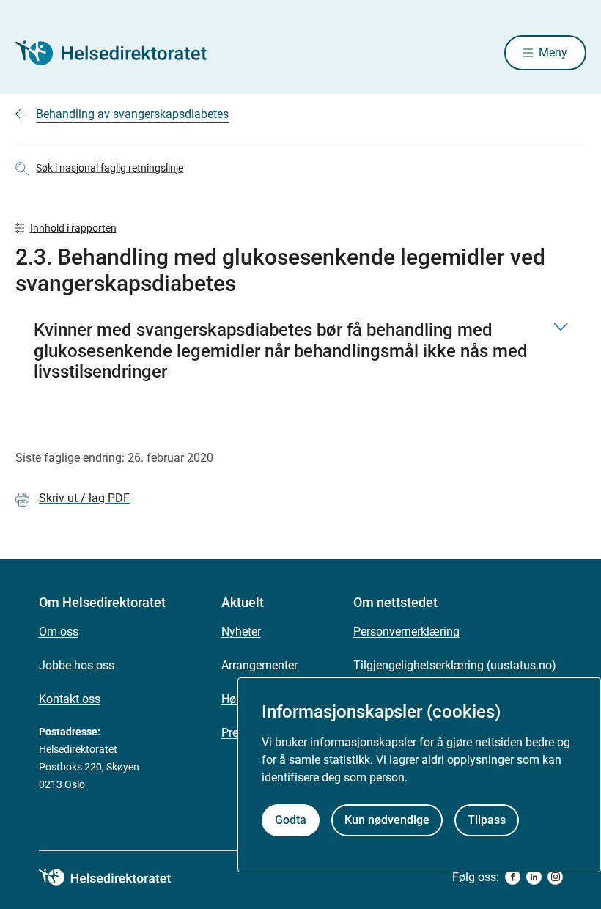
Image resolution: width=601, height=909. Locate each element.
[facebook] (512, 877)
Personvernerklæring (406, 631)
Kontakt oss (69, 699)
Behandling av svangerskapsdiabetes (132, 114)
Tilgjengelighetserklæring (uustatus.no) (454, 665)
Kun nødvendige (386, 820)
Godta (290, 820)
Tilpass (487, 820)
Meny (553, 52)
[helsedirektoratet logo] (115, 877)
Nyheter (241, 631)
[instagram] (555, 877)
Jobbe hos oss (76, 665)
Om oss (58, 631)
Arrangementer (259, 665)
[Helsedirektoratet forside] (120, 52)
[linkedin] (534, 877)
